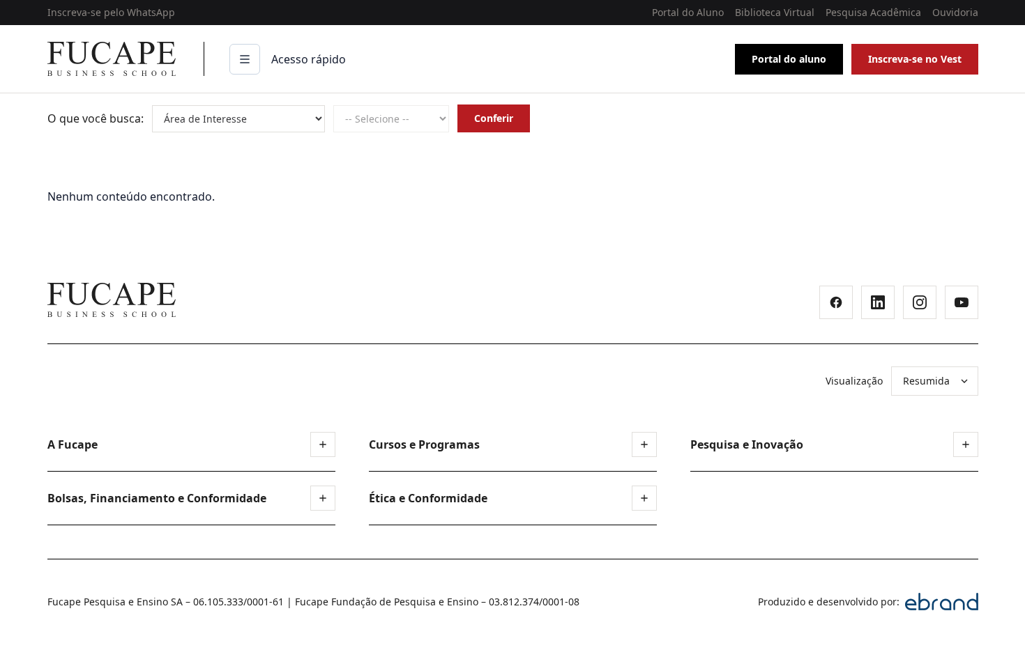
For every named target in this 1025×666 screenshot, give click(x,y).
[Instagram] (919, 302)
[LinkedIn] (878, 302)
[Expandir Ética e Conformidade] (644, 498)
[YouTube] (961, 302)
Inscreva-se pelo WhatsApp (111, 12)
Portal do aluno (789, 58)
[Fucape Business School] (111, 300)
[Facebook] (836, 302)
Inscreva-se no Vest (915, 58)
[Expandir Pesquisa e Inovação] (965, 444)
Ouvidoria (955, 12)
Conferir (493, 118)
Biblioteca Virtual (774, 12)
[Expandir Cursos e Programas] (644, 444)
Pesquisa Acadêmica (873, 12)
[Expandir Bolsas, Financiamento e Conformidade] (322, 498)
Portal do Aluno (688, 12)
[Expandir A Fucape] (322, 444)
